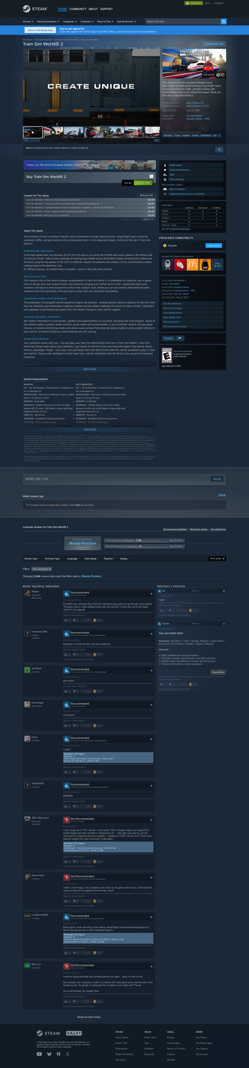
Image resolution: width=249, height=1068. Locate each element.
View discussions (171, 322)
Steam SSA (121, 1043)
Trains (177, 135)
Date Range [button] (91, 558)
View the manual (171, 308)
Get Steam (201, 1037)
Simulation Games (43, 39)
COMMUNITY (77, 9)
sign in (207, 3)
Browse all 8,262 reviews (88, 1017)
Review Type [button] (31, 558)
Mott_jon (36, 964)
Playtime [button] (108, 558)
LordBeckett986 (40, 915)
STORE (62, 9)
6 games (35, 635)
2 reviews (36, 740)
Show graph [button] (215, 558)
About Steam (121, 1037)
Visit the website (171, 303)
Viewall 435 (217, 264)
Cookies (171, 1054)
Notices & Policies (176, 1048)
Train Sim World (181, 294)
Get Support (202, 1048)
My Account (202, 1054)
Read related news (172, 317)
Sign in (29, 148)
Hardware (148, 1048)
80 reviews (36, 824)
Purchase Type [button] (52, 558)
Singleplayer (206, 135)
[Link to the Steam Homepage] (35, 11)
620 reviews (37, 706)
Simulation (168, 135)
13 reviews (36, 968)
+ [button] (219, 135)
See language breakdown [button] (175, 529)
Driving (195, 135)
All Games (28, 39)
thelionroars (38, 875)
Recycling (149, 1054)
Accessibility (173, 1043)
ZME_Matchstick (40, 818)
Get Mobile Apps (204, 1043)
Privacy (170, 1037)
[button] (29, 21)
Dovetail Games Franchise (66, 39)
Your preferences (218, 529)
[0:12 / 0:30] (91, 87)
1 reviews (36, 638)
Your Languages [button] (40, 569)
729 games (36, 595)
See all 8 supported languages (176, 229)
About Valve (150, 1037)
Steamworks (121, 1048)
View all (222, 495)
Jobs (146, 1043)
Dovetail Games (194, 115)
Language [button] (72, 558)
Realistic (186, 135)
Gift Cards (120, 1060)
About (93, 9)
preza (34, 737)
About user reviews (199, 529)
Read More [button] (218, 672)
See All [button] (147, 219)
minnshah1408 (39, 631)
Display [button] (123, 558)
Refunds (171, 1060)
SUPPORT (106, 9)
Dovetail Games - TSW (197, 119)
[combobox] (183, 21)
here (78, 505)
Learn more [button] (214, 245)
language (218, 3)
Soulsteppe (38, 702)
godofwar (37, 668)
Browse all (146, 195)
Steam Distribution (124, 1054)
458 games (36, 821)
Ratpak (35, 591)
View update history (172, 312)
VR (215, 135)
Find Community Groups (174, 326)
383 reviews (37, 598)
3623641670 (38, 783)
